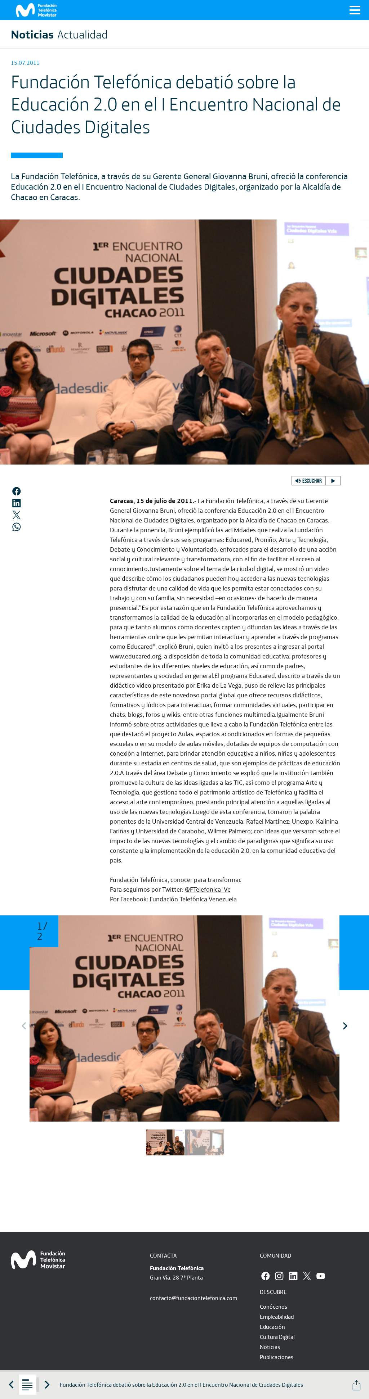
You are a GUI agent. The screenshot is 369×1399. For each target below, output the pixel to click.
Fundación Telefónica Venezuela (192, 899)
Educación (272, 1326)
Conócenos (273, 1306)
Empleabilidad (277, 1316)
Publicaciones (276, 1356)
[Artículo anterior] (11, 1385)
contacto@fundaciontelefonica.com (193, 1297)
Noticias (270, 1346)
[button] (316, 480)
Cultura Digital (277, 1336)
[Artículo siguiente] (47, 1385)
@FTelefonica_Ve (208, 889)
